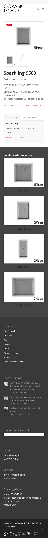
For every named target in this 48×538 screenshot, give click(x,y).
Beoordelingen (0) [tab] (30, 117)
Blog (5, 340)
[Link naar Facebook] (42, 530)
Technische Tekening (16, 137)
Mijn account (9, 357)
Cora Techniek (9, 331)
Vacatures (8, 335)
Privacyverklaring (11, 353)
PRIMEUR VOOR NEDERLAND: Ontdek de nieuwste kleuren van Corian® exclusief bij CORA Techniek (26, 386)
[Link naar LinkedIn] (38, 530)
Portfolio (7, 348)
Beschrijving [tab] (11, 117)
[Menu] (43, 9)
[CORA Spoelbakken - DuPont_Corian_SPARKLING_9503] (24, 36)
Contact (7, 344)
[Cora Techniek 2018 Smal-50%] (20, 9)
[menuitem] (37, 9)
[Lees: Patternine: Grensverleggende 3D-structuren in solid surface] (6, 398)
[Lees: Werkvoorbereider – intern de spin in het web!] (6, 409)
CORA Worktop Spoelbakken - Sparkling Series (27, 105)
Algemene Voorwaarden (13, 361)
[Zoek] (37, 9)
